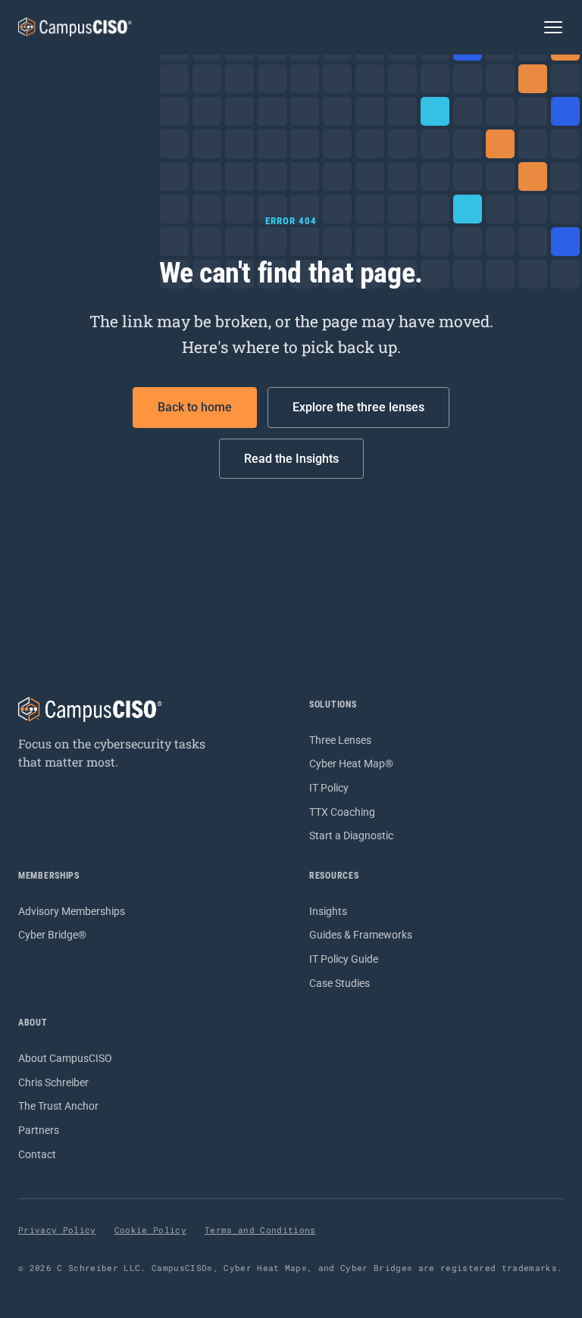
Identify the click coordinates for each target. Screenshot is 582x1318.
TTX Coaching (342, 812)
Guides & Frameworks (360, 935)
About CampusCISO (65, 1058)
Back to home (195, 407)
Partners (38, 1130)
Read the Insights (291, 458)
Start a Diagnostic (351, 835)
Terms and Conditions (260, 1229)
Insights (328, 911)
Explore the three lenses (358, 407)
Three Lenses (340, 740)
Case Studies (339, 983)
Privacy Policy (57, 1229)
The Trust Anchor (58, 1106)
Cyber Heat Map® (351, 763)
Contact (37, 1154)
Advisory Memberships (71, 911)
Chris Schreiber (53, 1082)
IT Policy (329, 788)
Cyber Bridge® (52, 935)
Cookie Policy (150, 1229)
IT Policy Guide (343, 959)
